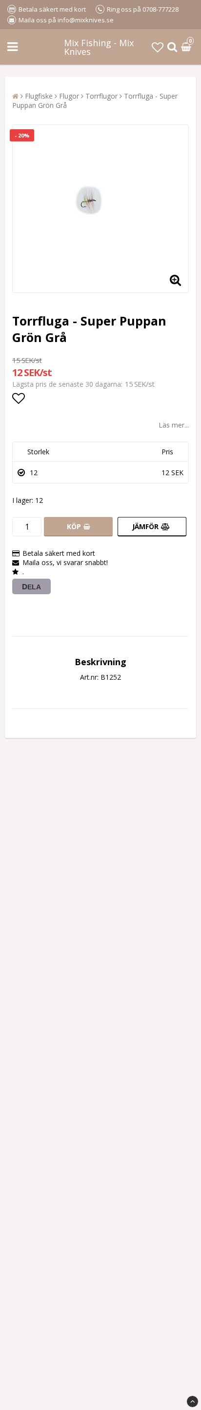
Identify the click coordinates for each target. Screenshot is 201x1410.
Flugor (69, 96)
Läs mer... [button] (174, 425)
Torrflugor (101, 96)
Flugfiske (39, 96)
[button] (157, 47)
